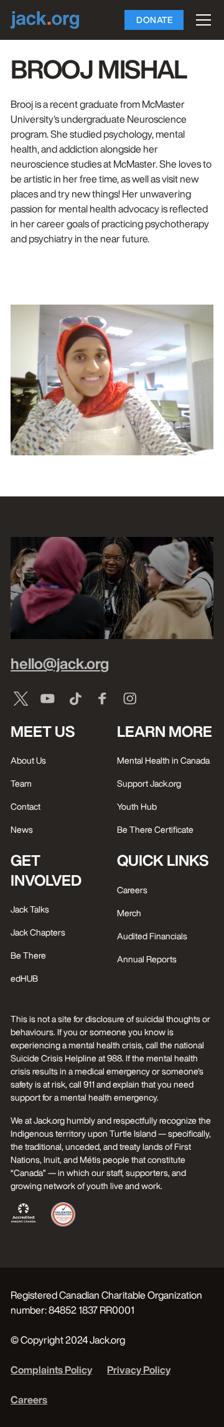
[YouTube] (48, 699)
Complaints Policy (51, 1369)
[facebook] (103, 699)
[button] (201, 20)
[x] (20, 698)
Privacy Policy (138, 1369)
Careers (29, 1399)
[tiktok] (75, 698)
